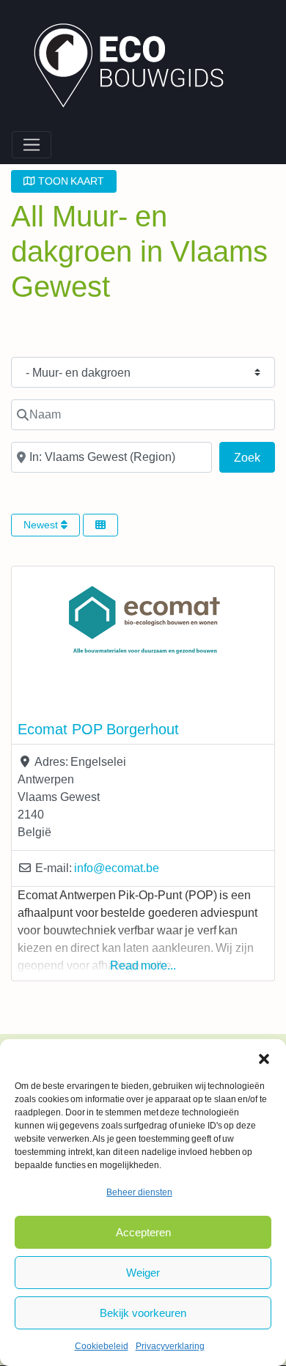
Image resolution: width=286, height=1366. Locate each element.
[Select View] (100, 525)
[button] (264, 1057)
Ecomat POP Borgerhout (98, 729)
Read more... (143, 965)
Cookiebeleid (101, 1346)
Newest (42, 525)
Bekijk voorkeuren (143, 1313)
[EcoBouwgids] (136, 67)
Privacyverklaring (170, 1346)
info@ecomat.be (116, 868)
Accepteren (143, 1232)
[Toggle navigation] (31, 145)
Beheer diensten (139, 1192)
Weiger (143, 1272)
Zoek (254, 457)
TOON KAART (69, 181)
